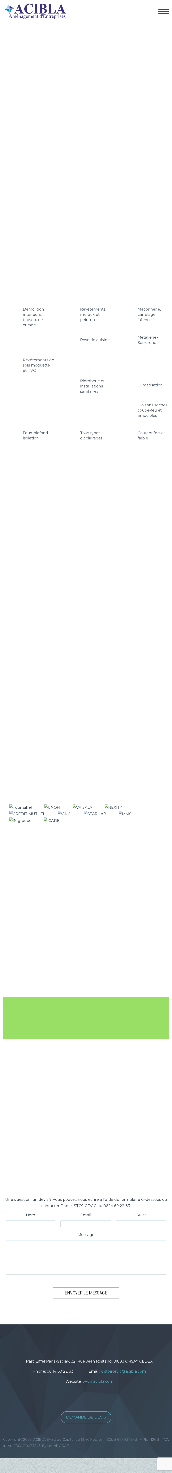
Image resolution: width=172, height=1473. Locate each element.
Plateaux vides (54, 516)
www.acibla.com (98, 1381)
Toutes (17, 516)
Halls (31, 516)
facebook (83, 1339)
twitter (71, 1339)
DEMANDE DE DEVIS (86, 1417)
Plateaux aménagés (90, 516)
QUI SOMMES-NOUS (145, 17)
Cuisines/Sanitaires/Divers (136, 516)
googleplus (96, 1339)
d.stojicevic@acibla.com (123, 1371)
